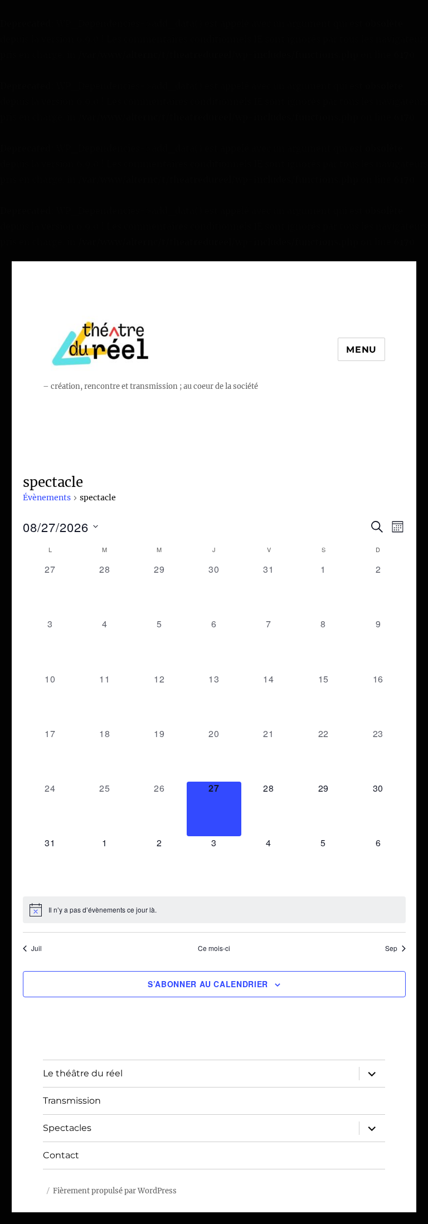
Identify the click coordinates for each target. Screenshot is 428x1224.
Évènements (47, 497)
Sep (391, 948)
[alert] (214, 909)
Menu (361, 349)
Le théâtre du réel (83, 1073)
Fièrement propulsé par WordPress (115, 1191)
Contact (61, 1155)
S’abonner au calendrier (208, 983)
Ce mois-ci (214, 948)
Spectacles (67, 1128)
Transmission (72, 1100)
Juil (36, 948)
